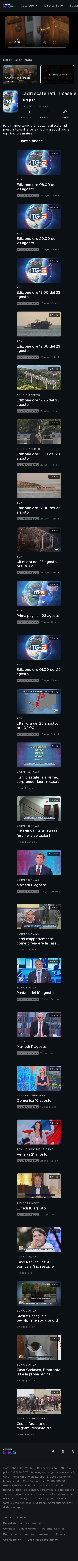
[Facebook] (53, 1451)
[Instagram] (63, 1451)
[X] (73, 1451)
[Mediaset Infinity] (8, 5)
